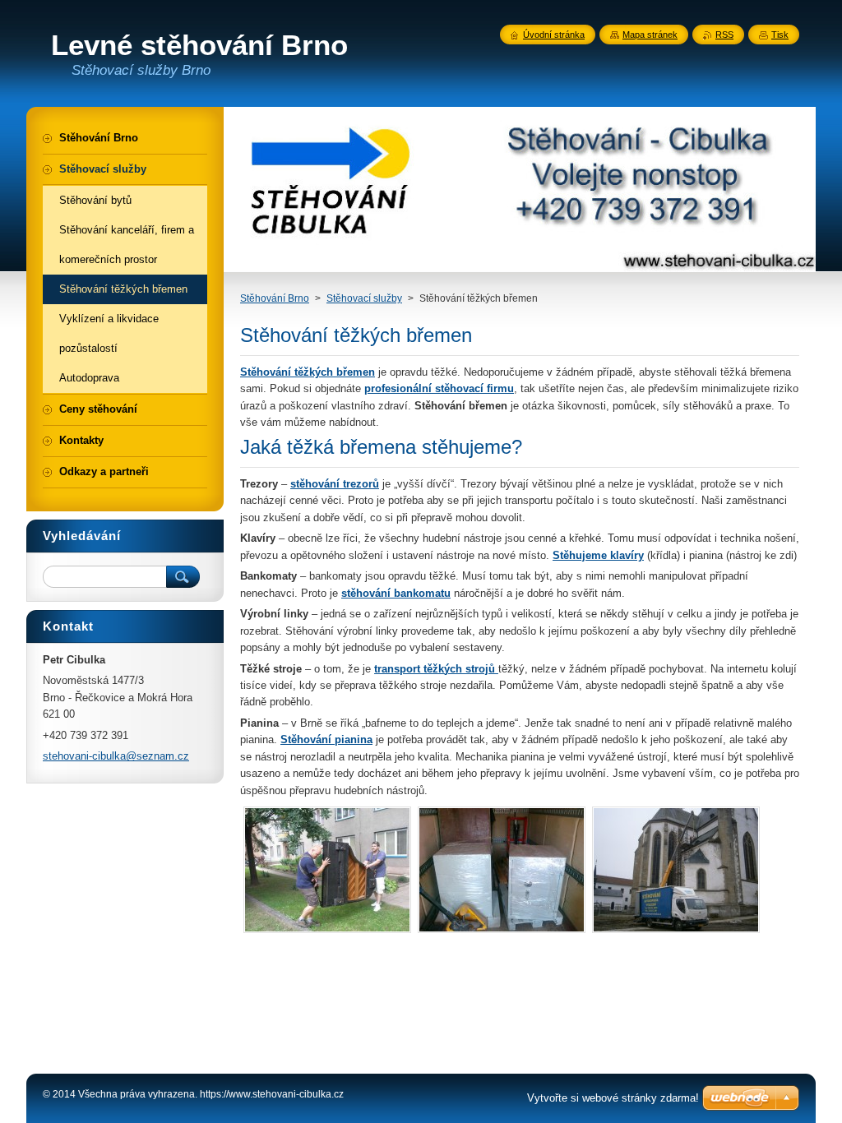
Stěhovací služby (364, 298)
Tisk (780, 34)
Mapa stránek (650, 34)
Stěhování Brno (274, 298)
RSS (724, 34)
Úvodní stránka (554, 34)
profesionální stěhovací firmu (439, 388)
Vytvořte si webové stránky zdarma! (613, 1098)
